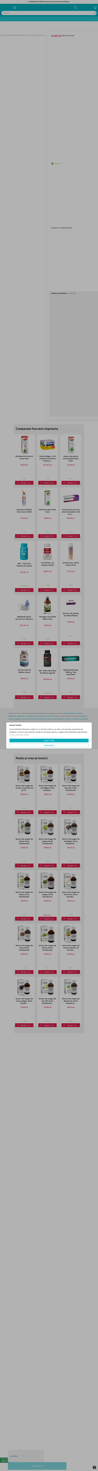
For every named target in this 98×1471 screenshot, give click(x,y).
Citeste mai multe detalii (19, 735)
